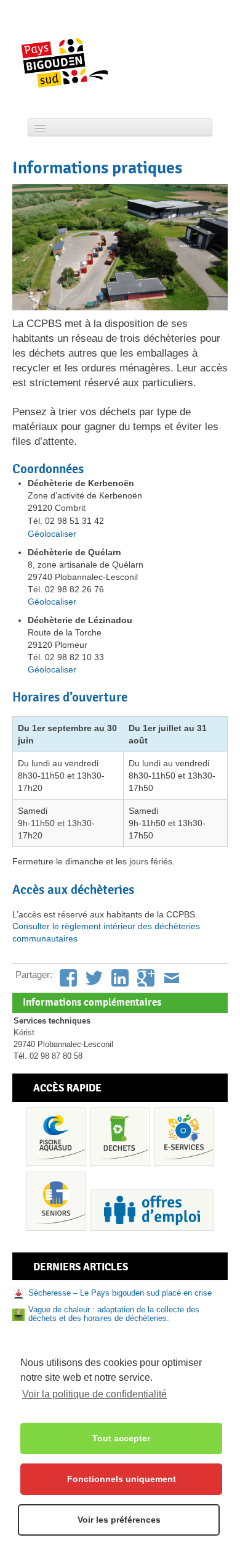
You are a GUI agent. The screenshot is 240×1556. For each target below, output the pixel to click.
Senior (56, 1201)
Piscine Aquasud (56, 1136)
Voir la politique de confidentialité (94, 1394)
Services (184, 1136)
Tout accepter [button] (121, 1438)
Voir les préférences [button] (119, 1520)
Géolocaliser (52, 534)
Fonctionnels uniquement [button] (121, 1479)
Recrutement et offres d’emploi (152, 1210)
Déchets (120, 1136)
